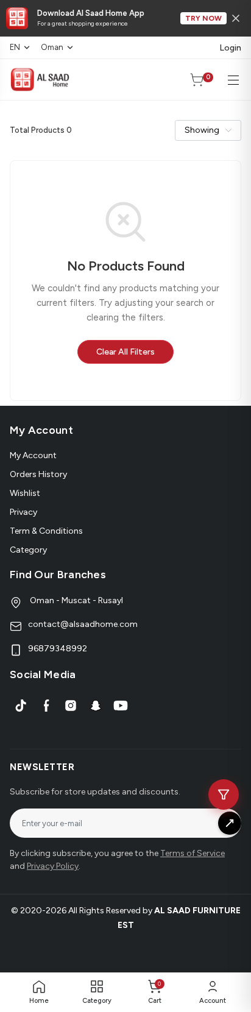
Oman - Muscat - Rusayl (75, 600)
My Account (33, 455)
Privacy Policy (53, 866)
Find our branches (58, 574)
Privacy (23, 512)
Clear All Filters (125, 352)
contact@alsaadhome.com (83, 624)
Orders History (38, 474)
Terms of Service (192, 853)
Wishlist (25, 493)
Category (28, 550)
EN (15, 47)
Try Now (203, 18)
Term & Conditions (46, 531)
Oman (52, 47)
